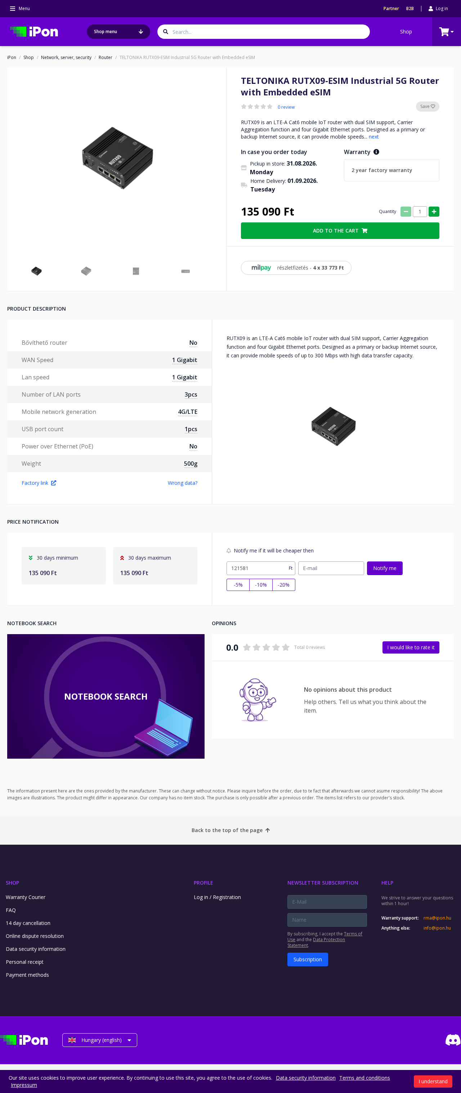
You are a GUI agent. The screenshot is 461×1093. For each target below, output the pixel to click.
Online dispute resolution (35, 935)
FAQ (11, 910)
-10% (261, 584)
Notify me (385, 568)
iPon (11, 57)
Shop (406, 31)
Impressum (24, 1084)
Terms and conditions (364, 1077)
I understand (433, 1081)
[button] (36, 271)
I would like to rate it (411, 647)
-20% (284, 584)
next (374, 136)
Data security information (36, 948)
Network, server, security (66, 57)
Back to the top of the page (227, 830)
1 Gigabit (184, 360)
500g (190, 464)
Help (387, 882)
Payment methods (27, 974)
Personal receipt (25, 961)
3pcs (191, 394)
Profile (203, 882)
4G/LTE (187, 412)
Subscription (308, 959)
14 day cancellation (28, 923)
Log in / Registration (217, 897)
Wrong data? (182, 482)
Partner (391, 9)
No (193, 343)
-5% (238, 584)
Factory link (35, 482)
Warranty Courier (25, 897)
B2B (410, 9)
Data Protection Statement (316, 942)
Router (105, 57)
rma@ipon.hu (437, 918)
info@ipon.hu (437, 928)
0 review (286, 107)
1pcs (191, 429)
